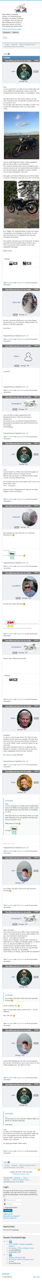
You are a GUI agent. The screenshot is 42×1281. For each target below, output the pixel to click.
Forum (7, 44)
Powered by (16, 1174)
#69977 (36, 706)
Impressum (6, 1274)
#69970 (36, 346)
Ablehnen (15, 32)
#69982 (36, 1030)
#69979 (36, 857)
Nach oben (36, 1277)
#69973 (36, 506)
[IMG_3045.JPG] (10, 679)
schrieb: (9, 800)
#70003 (36, 1084)
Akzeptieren (6, 32)
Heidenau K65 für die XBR (17, 1257)
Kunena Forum (25, 1174)
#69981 (36, 966)
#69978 (36, 771)
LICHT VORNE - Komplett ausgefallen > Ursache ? (21, 1245)
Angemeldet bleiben (11, 1207)
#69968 (36, 60)
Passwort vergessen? (10, 1218)
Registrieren (20, 283)
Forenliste (14, 44)
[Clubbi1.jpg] (21, 135)
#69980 (36, 912)
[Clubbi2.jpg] (21, 204)
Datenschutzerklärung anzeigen (12, 29)
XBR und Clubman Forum (27, 44)
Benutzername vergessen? (11, 1216)
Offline (36, 71)
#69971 (36, 397)
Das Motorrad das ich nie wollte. (14, 46)
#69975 (36, 640)
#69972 (36, 443)
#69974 (36, 573)
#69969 (36, 289)
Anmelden (10, 283)
